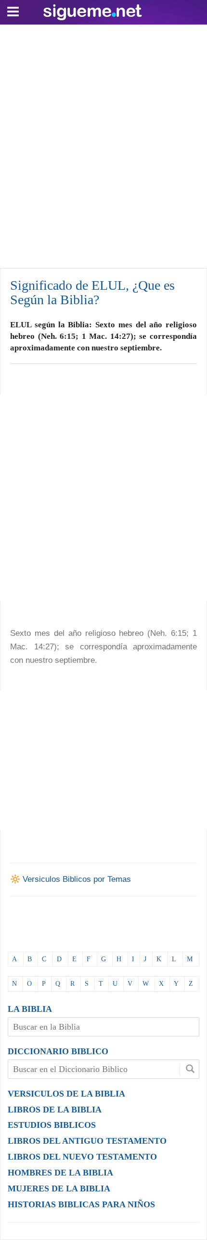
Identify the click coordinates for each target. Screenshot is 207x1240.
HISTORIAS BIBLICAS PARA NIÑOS (81, 1204)
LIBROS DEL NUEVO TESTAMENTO (82, 1157)
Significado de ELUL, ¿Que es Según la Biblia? (92, 292)
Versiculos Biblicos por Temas (77, 879)
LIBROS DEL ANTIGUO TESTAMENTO (87, 1141)
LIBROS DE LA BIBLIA (55, 1109)
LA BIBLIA (30, 1009)
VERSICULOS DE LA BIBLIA (66, 1093)
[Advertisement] (103, 143)
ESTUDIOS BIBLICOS (52, 1125)
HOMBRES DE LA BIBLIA (60, 1172)
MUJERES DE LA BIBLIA (59, 1188)
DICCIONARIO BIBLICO (58, 1051)
